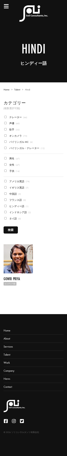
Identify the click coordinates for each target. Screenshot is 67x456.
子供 (14, 171)
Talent (17, 89)
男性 (14, 158)
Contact (8, 386)
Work (7, 362)
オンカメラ (18, 135)
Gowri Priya (12, 278)
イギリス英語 (18, 187)
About (7, 338)
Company (9, 370)
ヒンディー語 (18, 206)
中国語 (15, 193)
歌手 (14, 129)
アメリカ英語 (19, 181)
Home (6, 89)
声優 (14, 123)
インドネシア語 (20, 212)
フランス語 (17, 200)
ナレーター (18, 117)
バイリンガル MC (21, 141)
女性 (14, 164)
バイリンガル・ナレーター (27, 148)
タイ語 (15, 218)
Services (8, 346)
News (7, 378)
